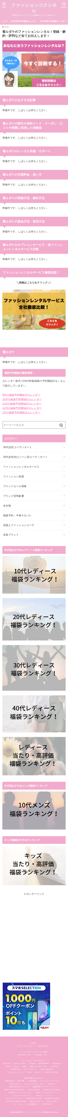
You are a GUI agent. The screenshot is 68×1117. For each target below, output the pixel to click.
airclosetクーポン (24, 1055)
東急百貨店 (9, 1081)
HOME (33, 1043)
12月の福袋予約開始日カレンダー (22, 408)
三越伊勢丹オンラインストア (43, 1087)
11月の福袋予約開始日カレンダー (21, 403)
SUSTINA (54, 1066)
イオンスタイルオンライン (34, 1084)
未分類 (7, 505)
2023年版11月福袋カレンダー (53, 21)
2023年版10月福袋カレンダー (24, 21)
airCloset (6, 1063)
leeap (24, 1066)
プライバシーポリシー (26, 1046)
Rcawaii (32, 1063)
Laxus (16, 1066)
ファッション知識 (13, 476)
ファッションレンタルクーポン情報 (33, 1052)
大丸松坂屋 (32, 1081)
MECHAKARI (44, 1063)
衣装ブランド (11, 534)
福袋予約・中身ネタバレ (17, 515)
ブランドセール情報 (15, 486)
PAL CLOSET (52, 1101)
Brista (8, 1066)
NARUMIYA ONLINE (34, 1098)
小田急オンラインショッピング (20, 1092)
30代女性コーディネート (17, 447)
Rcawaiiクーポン (41, 1055)
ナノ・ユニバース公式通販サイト (27, 1104)
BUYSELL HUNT (51, 1072)
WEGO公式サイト (37, 1101)
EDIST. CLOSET (19, 1063)
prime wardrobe (47, 1069)
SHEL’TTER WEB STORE (16, 1101)
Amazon (51, 1084)
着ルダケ (38, 1072)
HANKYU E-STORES (51, 1090)
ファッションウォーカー (49, 1081)
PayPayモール (15, 1084)
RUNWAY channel (52, 1098)
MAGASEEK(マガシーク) (19, 1087)
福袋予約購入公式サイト (33, 1078)
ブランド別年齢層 (13, 495)
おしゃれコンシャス (15, 1072)
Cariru (29, 1072)
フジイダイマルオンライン (22, 1095)
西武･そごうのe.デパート (46, 1092)
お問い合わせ (43, 1046)
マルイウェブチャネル (13, 1098)
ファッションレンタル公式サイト (33, 1061)
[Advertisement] (34, 939)
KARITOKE (15, 1069)
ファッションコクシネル (34, 8)
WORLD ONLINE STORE (14, 1090)
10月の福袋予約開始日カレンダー (22, 399)
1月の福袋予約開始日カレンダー (21, 412)
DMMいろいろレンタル (38, 1066)
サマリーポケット (30, 1069)
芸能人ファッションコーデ (18, 525)
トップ (4, 21)
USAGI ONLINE (34, 1090)
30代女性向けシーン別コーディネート (25, 456)
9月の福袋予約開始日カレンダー (21, 394)
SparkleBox (56, 1063)
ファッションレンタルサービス (21, 466)
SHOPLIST (47, 1104)
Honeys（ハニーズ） (44, 1095)
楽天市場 (20, 1081)
